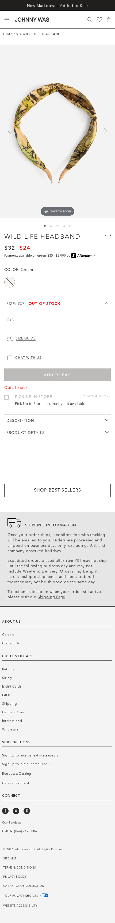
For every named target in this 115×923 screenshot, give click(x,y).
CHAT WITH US (28, 358)
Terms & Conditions (19, 867)
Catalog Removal (15, 783)
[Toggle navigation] (7, 19)
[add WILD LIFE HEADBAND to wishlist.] (107, 236)
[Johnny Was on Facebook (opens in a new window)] (5, 811)
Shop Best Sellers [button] (57, 490)
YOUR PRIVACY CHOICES (21, 896)
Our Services (11, 823)
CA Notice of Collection (23, 886)
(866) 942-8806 (25, 831)
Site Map (10, 858)
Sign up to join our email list (25, 764)
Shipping (9, 704)
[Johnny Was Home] (32, 19)
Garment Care (13, 712)
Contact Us (11, 643)
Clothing (10, 34)
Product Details (25, 432)
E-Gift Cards (11, 686)
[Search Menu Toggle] (90, 19)
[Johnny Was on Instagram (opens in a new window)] (16, 811)
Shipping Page (51, 597)
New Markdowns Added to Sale (57, 5)
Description (20, 420)
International (12, 721)
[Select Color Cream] (9, 282)
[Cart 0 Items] (109, 19)
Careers (8, 635)
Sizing (7, 678)
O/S (10, 320)
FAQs (6, 695)
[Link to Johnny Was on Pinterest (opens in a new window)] (27, 811)
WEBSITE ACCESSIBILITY (20, 905)
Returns (8, 669)
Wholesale (10, 729)
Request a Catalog (16, 774)
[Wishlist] (99, 19)
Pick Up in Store (33, 396)
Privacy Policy (14, 876)
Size (33, 303)
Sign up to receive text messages (29, 755)
